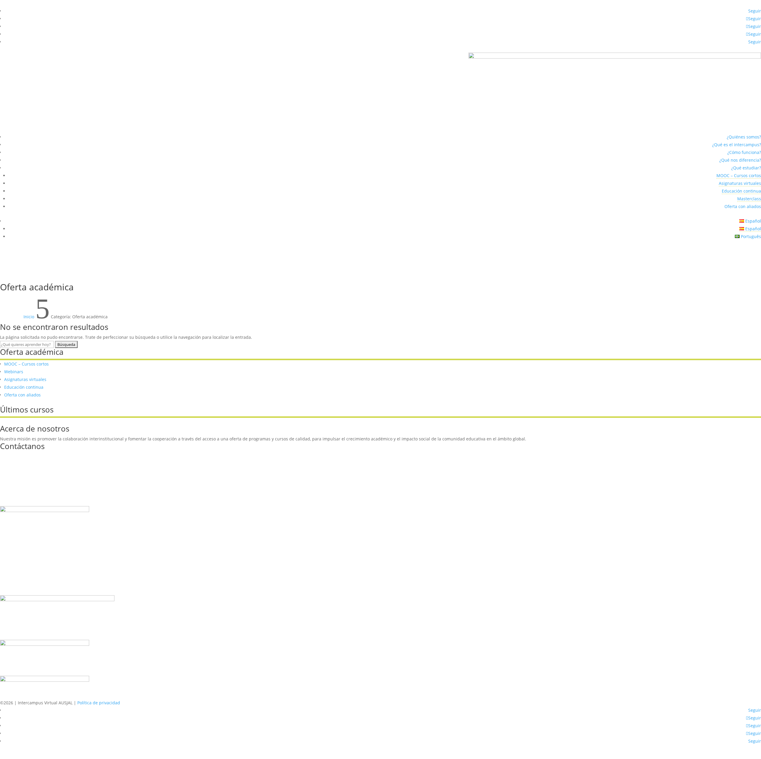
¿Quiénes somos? (744, 137)
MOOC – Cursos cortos (738, 175)
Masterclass (749, 198)
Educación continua (741, 191)
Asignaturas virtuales (740, 183)
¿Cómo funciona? (744, 152)
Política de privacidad (98, 703)
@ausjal (16, 464)
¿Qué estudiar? (746, 168)
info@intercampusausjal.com (37, 456)
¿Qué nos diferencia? (740, 160)
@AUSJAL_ (18, 480)
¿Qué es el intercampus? (736, 144)
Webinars (13, 371)
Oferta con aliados (742, 206)
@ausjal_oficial (22, 495)
